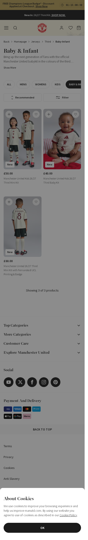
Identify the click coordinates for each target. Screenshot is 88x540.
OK (42, 528)
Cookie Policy (68, 515)
